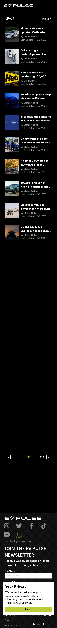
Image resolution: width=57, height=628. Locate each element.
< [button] (8, 457)
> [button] (48, 457)
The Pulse (42, 615)
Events (9, 620)
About (39, 624)
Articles (45, 19)
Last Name (10, 581)
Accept (28, 609)
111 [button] (28, 457)
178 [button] (42, 457)
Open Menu (49, 5)
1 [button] (15, 457)
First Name (10, 571)
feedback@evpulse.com (19, 541)
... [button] (22, 457)
